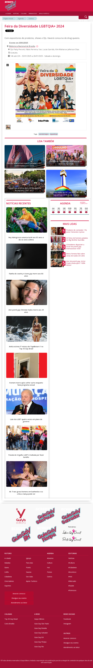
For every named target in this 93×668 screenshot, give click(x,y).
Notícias (71, 558)
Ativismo (50, 558)
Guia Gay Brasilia (40, 628)
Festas (49, 572)
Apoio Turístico (31, 581)
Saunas (28, 572)
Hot (48, 567)
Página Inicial (8, 18)
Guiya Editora (39, 619)
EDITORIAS (72, 553)
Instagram (67, 624)
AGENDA (74, 203)
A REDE (37, 614)
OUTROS (67, 633)
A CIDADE (8, 13)
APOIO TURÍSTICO (44, 13)
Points (28, 567)
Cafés (7, 572)
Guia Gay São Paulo (41, 624)
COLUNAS (8, 614)
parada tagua (43, 134)
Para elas (29, 563)
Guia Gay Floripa (40, 642)
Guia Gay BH (39, 637)
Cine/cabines (9, 581)
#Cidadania (72, 567)
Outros (31, 18)
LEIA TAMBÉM (45, 141)
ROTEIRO (8, 553)
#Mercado (72, 581)
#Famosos (72, 590)
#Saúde (71, 586)
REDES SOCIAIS (69, 614)
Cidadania (8, 577)
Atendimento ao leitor (19, 603)
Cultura (49, 563)
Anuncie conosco (19, 593)
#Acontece (72, 572)
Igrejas (28, 558)
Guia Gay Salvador (41, 633)
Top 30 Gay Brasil (11, 619)
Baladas (7, 563)
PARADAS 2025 (33, 13)
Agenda (21, 18)
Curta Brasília (9, 624)
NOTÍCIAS (16, 13)
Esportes (8, 586)
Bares (7, 567)
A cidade (8, 558)
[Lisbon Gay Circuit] (72, 532)
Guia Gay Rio (39, 646)
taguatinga (53, 134)
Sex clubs (29, 577)
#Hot (70, 577)
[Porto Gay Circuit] (72, 539)
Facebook (67, 619)
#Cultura (71, 563)
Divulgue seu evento (19, 598)
